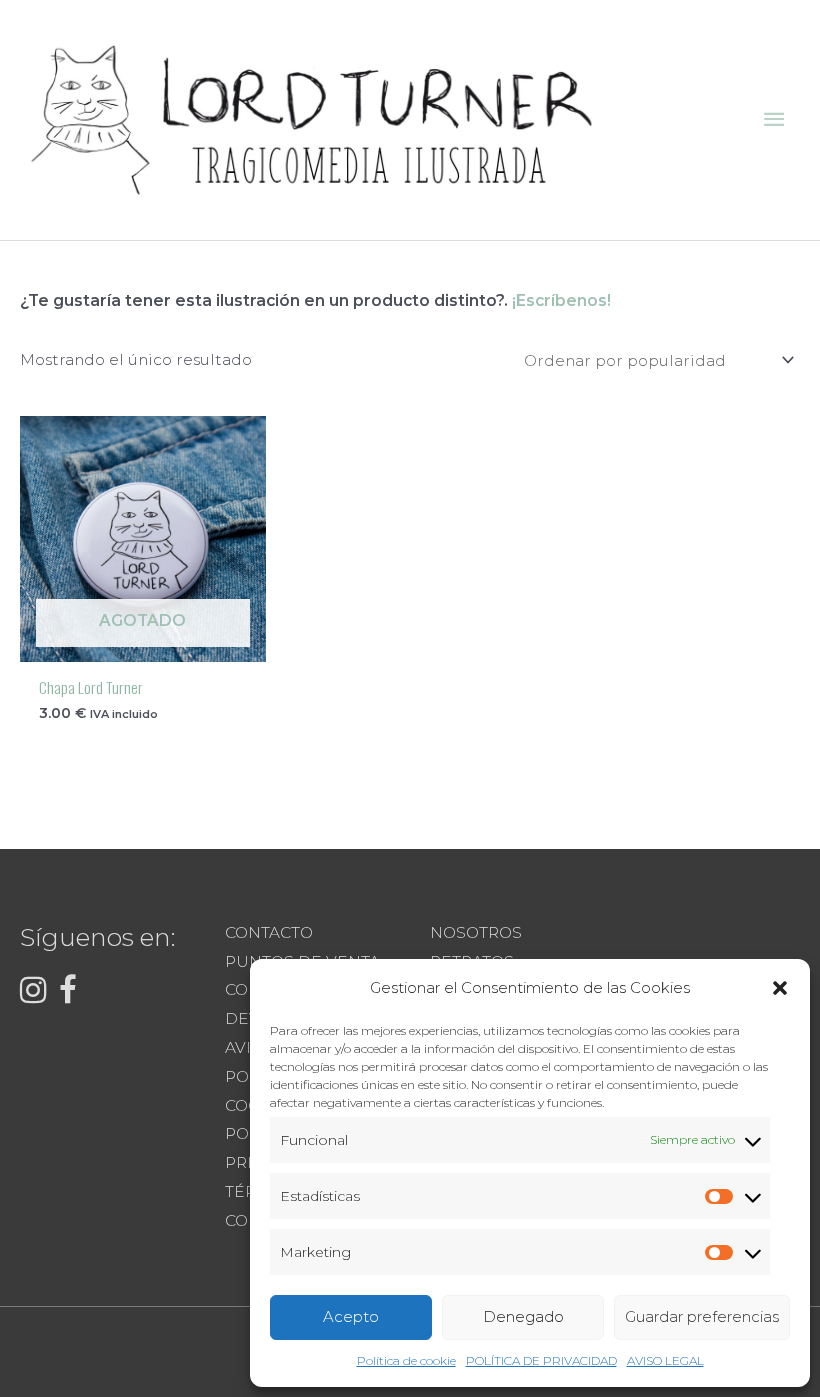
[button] (780, 988)
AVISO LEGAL (665, 1360)
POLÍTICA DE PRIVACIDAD (541, 1360)
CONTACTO (269, 932)
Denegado (523, 1316)
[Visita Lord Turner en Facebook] (68, 995)
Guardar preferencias (702, 1316)
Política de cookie (406, 1360)
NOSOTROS (476, 932)
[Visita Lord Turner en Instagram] (33, 995)
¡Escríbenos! (561, 300)
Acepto (351, 1316)
